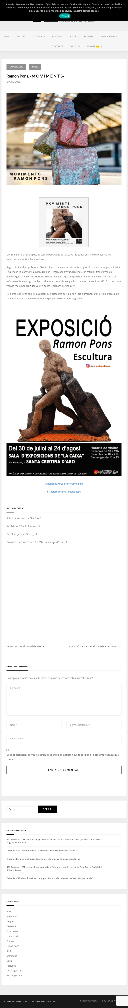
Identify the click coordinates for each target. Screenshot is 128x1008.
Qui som (20, 36)
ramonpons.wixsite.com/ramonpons (64, 483)
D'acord (65, 16)
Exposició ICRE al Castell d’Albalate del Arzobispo (95, 646)
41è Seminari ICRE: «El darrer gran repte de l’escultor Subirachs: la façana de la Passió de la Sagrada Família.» (55, 841)
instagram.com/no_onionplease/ (64, 491)
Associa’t (57, 36)
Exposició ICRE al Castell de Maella (25, 646)
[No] (124, 10)
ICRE (9, 950)
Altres (9, 911)
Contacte (57, 46)
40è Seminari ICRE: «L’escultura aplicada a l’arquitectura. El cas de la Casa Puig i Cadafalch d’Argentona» (54, 869)
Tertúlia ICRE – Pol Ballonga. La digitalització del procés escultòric (41, 850)
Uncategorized (14, 970)
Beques (10, 921)
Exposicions (16, 66)
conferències (13, 936)
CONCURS (75, 46)
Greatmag (40, 1001)
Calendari (88, 36)
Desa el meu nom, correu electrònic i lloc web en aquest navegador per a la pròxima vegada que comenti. (62, 757)
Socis (73, 36)
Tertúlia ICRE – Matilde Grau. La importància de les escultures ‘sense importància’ (49, 878)
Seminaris (11, 955)
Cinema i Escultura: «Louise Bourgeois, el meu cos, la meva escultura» (43, 858)
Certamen (11, 926)
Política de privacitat (113, 1001)
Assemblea (12, 916)
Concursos (12, 931)
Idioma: (91, 46)
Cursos (10, 941)
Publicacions (109, 36)
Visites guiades (14, 975)
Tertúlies (11, 965)
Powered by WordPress (15, 1001)
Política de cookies (88, 1001)
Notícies (37, 36)
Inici (6, 36)
